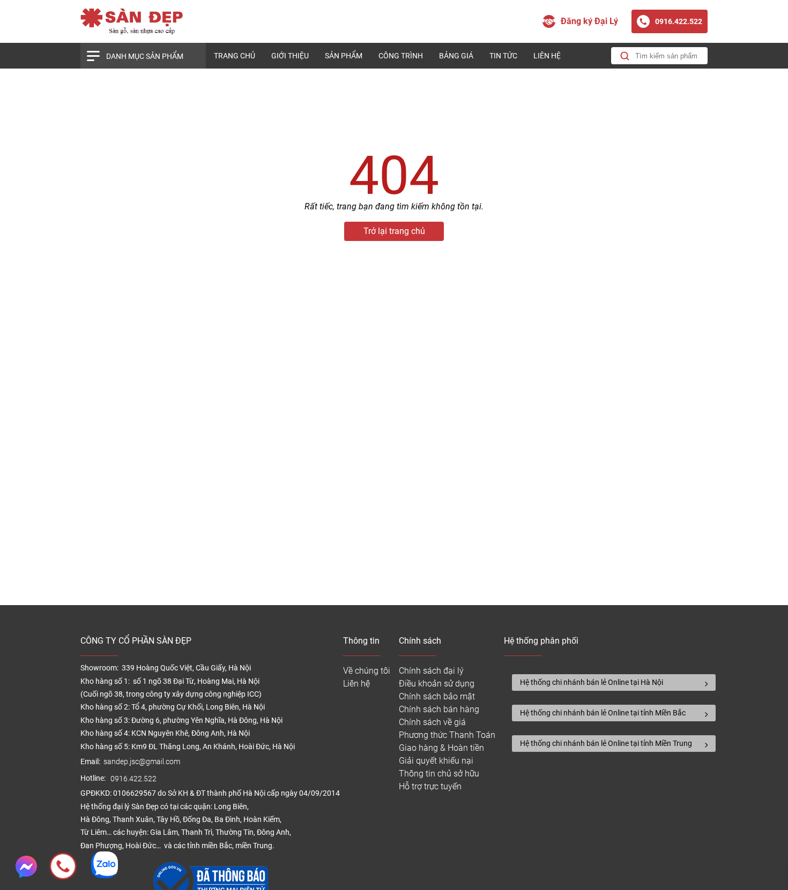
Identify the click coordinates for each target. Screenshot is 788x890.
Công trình (400, 55)
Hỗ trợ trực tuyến (430, 786)
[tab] (614, 682)
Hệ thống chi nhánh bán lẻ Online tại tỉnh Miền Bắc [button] (603, 712)
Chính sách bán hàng (439, 709)
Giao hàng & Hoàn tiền (441, 748)
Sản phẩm (343, 55)
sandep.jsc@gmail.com (141, 761)
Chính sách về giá (432, 722)
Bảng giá (456, 55)
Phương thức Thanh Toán (447, 735)
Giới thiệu (290, 55)
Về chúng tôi (366, 671)
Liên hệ (547, 55)
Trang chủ (234, 55)
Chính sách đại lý (431, 671)
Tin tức (503, 55)
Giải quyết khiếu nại (436, 761)
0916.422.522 (134, 778)
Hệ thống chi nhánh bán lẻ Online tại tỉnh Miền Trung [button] (606, 743)
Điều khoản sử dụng (436, 683)
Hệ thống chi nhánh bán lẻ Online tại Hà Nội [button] (591, 682)
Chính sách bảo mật (437, 696)
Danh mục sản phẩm (144, 56)
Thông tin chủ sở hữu (439, 773)
